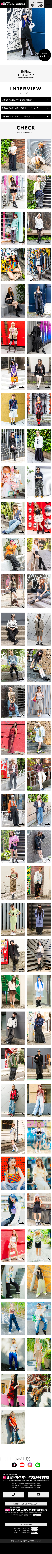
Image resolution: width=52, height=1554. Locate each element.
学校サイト (37, 1515)
